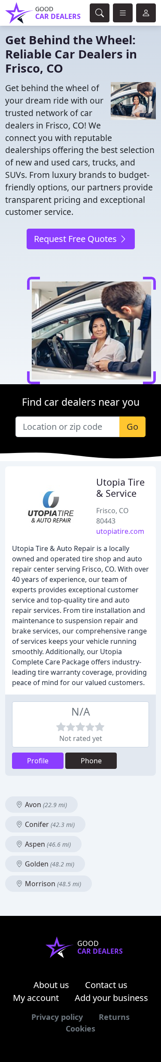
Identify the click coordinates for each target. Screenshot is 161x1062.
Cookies (80, 1028)
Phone (91, 760)
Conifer (49, 824)
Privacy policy (57, 1017)
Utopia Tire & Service (120, 487)
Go (132, 426)
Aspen (47, 844)
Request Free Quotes (76, 239)
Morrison (52, 883)
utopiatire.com (120, 531)
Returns (114, 1017)
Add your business (111, 998)
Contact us (106, 985)
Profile (38, 760)
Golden (48, 864)
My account (36, 998)
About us (51, 985)
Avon (45, 804)
